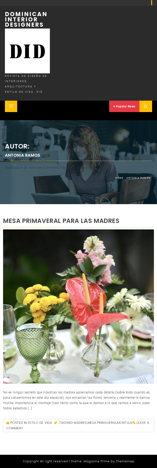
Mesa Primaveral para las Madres (61, 220)
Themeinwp (125, 461)
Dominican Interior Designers (26, 19)
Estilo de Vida (40, 422)
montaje (125, 422)
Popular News (125, 106)
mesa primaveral (102, 422)
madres (80, 422)
